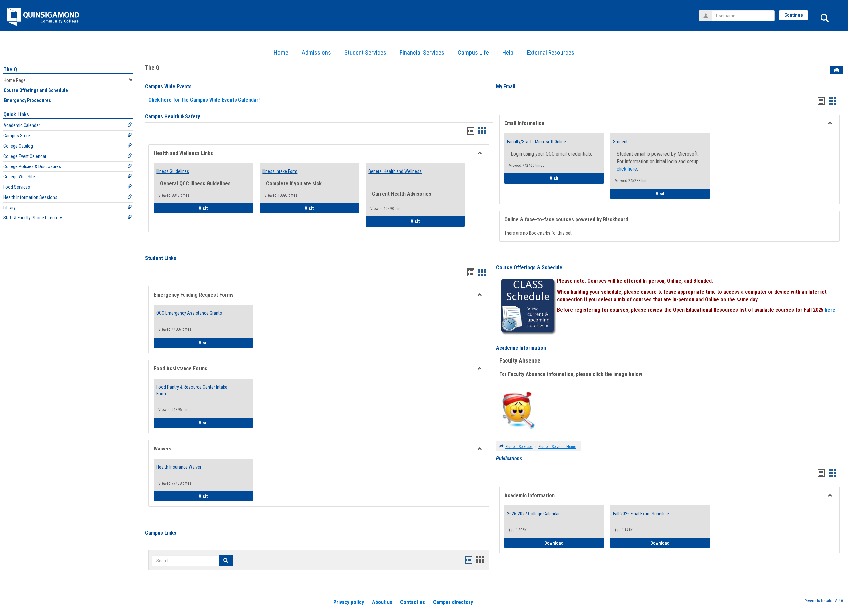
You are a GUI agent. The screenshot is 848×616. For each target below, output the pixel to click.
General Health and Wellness (395, 171)
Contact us (412, 602)
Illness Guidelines (172, 171)
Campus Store (16, 135)
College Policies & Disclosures (32, 166)
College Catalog (18, 146)
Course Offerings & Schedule (529, 267)
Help (508, 52)
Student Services (365, 52)
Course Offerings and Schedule (36, 90)
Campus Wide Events (168, 86)
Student (620, 141)
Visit (222, 208)
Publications (509, 458)
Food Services (16, 187)
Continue (793, 15)
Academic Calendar (21, 125)
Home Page (15, 80)
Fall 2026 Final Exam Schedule (641, 513)
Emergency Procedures (27, 100)
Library (9, 207)
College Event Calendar (24, 156)
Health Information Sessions (30, 197)
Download (574, 542)
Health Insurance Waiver (178, 467)
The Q (10, 69)
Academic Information (521, 348)
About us (382, 602)
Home (281, 52)
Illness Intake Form (279, 171)
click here (627, 169)
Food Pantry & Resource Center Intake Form (191, 390)
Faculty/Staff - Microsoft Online (536, 141)
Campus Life (473, 52)
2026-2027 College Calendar (533, 513)
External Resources (550, 52)
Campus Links (160, 533)
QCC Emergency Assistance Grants (189, 313)
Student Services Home (557, 446)
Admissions (316, 52)
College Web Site (19, 176)
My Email (505, 86)
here (830, 310)
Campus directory (453, 602)
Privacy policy (348, 602)
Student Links (160, 258)
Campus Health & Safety (172, 116)
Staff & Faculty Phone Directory (32, 217)
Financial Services (422, 52)
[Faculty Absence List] (518, 410)
